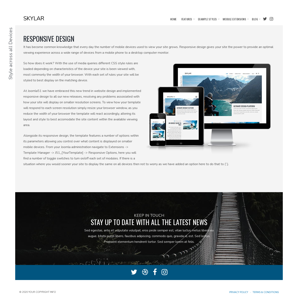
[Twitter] (265, 19)
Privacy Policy (238, 292)
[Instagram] (271, 19)
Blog (255, 19)
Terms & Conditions (266, 292)
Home (173, 19)
